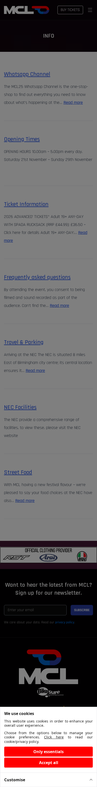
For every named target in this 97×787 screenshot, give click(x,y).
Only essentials (48, 751)
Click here (54, 737)
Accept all (48, 762)
